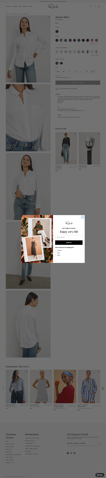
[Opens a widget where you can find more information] (99, 475)
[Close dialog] (82, 217)
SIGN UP (69, 243)
